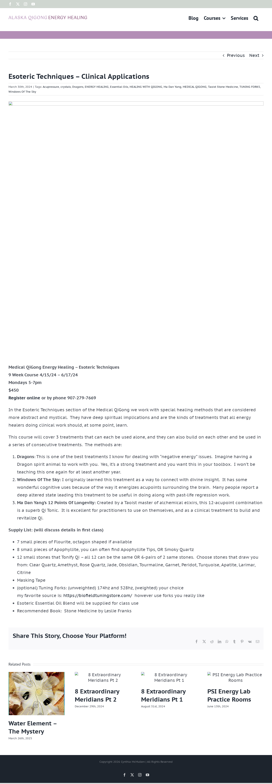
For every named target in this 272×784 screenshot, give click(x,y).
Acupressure (51, 87)
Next (254, 55)
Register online (24, 398)
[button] (256, 18)
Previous (236, 55)
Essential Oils (119, 87)
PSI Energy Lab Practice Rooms (229, 695)
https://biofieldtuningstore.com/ (97, 595)
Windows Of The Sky (22, 92)
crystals (66, 87)
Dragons (77, 87)
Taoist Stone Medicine (223, 87)
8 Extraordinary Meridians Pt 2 (97, 695)
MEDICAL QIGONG (195, 87)
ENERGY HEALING (97, 87)
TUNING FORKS (249, 87)
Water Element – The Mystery (32, 727)
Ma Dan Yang (172, 87)
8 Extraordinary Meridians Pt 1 (163, 695)
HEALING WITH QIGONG (146, 87)
